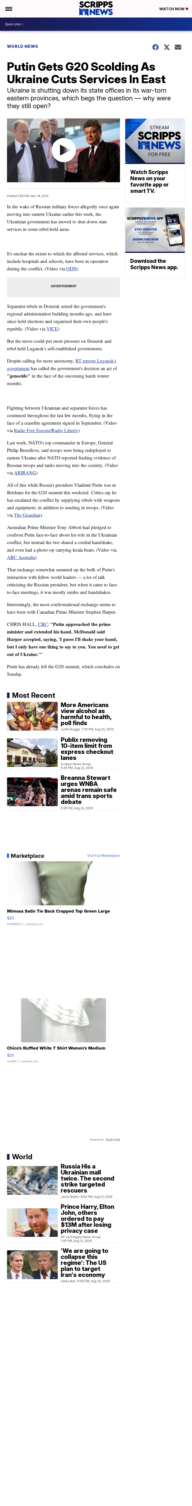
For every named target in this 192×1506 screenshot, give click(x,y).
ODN (71, 268)
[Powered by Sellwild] (113, 1139)
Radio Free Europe (32, 430)
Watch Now (172, 9)
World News (22, 46)
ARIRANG (25, 472)
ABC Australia (21, 557)
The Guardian (27, 515)
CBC (43, 624)
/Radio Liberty (64, 430)
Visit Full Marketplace (103, 856)
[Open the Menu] (8, 9)
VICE (52, 328)
